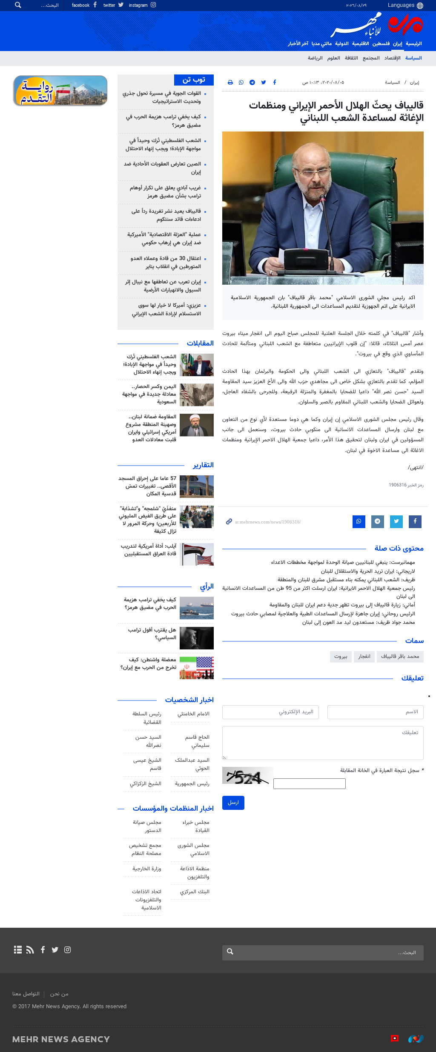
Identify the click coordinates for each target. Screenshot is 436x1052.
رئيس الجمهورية (192, 784)
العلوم (333, 58)
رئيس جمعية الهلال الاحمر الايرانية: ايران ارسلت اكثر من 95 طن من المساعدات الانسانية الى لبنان (318, 592)
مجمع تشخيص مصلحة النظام (145, 849)
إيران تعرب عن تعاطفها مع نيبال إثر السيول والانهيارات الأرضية (163, 286)
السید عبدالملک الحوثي (192, 764)
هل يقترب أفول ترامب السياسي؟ (152, 634)
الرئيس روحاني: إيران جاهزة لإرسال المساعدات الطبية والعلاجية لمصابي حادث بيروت (323, 614)
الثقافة (351, 58)
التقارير (203, 465)
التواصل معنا (26, 994)
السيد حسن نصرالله (148, 741)
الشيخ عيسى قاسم (147, 764)
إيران (397, 44)
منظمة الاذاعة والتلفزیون (194, 873)
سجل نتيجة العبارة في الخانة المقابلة (382, 771)
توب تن (194, 80)
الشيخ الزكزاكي (145, 784)
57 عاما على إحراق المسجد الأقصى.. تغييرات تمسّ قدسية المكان (147, 486)
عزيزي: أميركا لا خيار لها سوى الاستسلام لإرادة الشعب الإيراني (166, 309)
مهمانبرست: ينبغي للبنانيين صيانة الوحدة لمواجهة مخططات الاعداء (343, 562)
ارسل (233, 802)
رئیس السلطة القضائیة (146, 718)
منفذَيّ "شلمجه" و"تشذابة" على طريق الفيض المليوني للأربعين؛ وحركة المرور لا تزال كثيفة (147, 520)
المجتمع (371, 58)
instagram (139, 6)
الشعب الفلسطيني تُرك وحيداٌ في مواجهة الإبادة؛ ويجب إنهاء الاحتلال (163, 145)
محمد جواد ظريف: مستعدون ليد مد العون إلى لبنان (358, 622)
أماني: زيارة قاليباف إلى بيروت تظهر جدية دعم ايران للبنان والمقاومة (342, 605)
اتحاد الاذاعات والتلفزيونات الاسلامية (146, 900)
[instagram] (67, 951)
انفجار (364, 656)
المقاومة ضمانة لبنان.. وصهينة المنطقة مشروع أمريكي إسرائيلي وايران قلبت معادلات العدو (151, 428)
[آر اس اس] (30, 951)
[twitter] (55, 951)
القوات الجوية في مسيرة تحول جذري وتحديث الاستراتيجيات (162, 97)
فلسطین (381, 44)
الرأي (207, 586)
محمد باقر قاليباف (400, 656)
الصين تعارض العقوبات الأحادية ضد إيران (162, 168)
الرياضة (315, 58)
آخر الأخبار (298, 44)
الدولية (342, 44)
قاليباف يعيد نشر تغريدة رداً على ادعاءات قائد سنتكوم (166, 215)
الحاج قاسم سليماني (197, 741)
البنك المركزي (194, 892)
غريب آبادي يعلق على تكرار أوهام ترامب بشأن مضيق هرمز (165, 192)
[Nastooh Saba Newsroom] (412, 1039)
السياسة (413, 58)
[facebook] (42, 951)
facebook (81, 6)
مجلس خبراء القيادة (196, 826)
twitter (109, 6)
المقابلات (200, 343)
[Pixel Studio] (390, 1039)
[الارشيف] (17, 951)
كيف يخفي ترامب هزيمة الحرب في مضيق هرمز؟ (163, 121)
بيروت (340, 656)
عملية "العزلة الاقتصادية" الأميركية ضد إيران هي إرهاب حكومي (164, 239)
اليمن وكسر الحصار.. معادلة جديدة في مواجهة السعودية (149, 394)
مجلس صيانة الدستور (147, 826)
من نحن (59, 994)
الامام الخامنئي (193, 714)
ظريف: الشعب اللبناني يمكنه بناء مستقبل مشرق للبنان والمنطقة (346, 580)
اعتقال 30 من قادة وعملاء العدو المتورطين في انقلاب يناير (166, 262)
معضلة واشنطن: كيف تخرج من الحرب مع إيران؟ (148, 664)
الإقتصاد (392, 58)
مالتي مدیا (322, 44)
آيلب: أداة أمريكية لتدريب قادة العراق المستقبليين (148, 550)
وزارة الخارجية (146, 869)
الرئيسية (414, 44)
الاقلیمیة (360, 44)
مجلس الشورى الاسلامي (193, 849)
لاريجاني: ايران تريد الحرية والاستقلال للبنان (368, 571)
